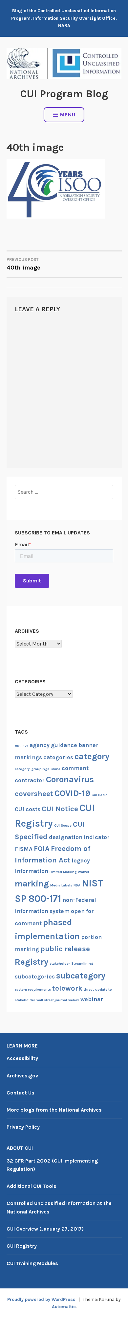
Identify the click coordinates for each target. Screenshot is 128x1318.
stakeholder (60, 963)
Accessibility (22, 1058)
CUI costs (27, 809)
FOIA (42, 848)
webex (73, 1000)
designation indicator (79, 837)
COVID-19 (72, 793)
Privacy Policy (23, 1127)
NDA (77, 885)
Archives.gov (22, 1075)
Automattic (64, 1306)
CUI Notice (60, 809)
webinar (91, 999)
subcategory (80, 976)
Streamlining (82, 963)
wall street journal (51, 1000)
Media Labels (61, 885)
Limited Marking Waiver (69, 872)
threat (89, 989)
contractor (30, 780)
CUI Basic (99, 795)
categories (58, 757)
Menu (67, 114)
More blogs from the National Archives (54, 1110)
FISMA (23, 849)
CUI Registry (22, 1246)
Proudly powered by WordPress (41, 1299)
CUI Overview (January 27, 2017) (45, 1229)
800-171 (21, 746)
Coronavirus (70, 779)
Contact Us (20, 1093)
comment (75, 768)
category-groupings (32, 769)
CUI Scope (63, 825)
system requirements (33, 989)
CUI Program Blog (64, 94)
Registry (31, 962)
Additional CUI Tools (31, 1186)
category (92, 756)
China (55, 769)
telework (67, 988)
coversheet (34, 793)
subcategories (35, 976)
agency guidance (53, 745)
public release (65, 949)
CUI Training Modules (32, 1263)
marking (32, 884)
